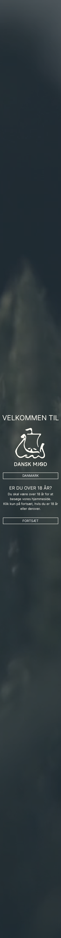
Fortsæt (30, 521)
